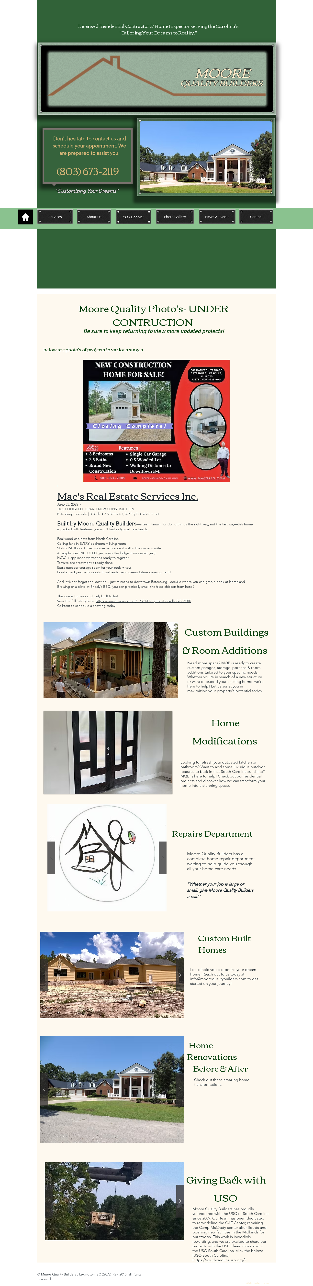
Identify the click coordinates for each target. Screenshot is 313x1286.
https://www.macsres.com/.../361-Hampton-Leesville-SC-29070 (143, 601)
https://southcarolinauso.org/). (219, 1260)
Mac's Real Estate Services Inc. (127, 495)
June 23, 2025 (68, 504)
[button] (111, 660)
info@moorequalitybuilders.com (218, 978)
